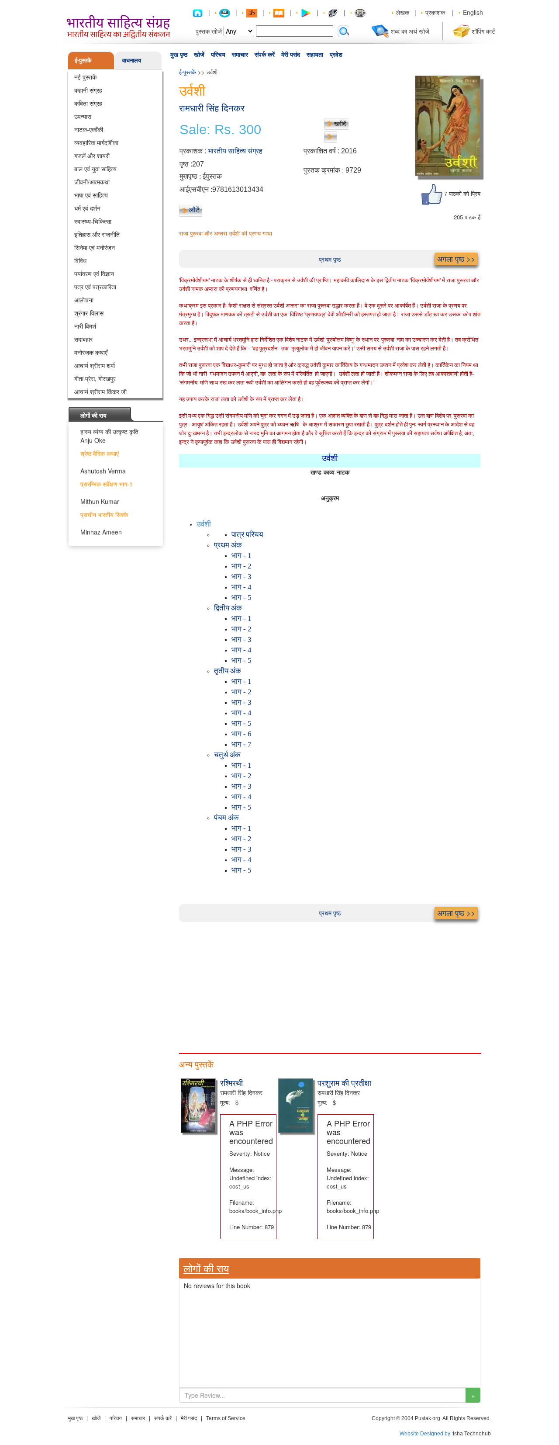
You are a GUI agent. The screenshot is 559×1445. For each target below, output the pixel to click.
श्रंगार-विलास (89, 312)
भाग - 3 (241, 576)
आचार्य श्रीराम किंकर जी (100, 391)
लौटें (194, 210)
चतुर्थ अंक (227, 755)
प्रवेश (336, 54)
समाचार (240, 54)
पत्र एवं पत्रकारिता (95, 286)
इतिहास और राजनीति (97, 234)
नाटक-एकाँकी (88, 129)
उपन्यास (82, 116)
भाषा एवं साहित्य (91, 195)
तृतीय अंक (227, 671)
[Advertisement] (329, 983)
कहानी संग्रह (88, 90)
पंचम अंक (226, 818)
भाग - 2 (241, 566)
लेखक (402, 12)
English (473, 12)
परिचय (218, 54)
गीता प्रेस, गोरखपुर (95, 378)
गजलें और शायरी (92, 155)
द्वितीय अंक (228, 608)
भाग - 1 (241, 555)
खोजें (199, 54)
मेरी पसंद (290, 54)
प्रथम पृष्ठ (330, 259)
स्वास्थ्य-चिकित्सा (92, 221)
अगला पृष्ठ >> (456, 258)
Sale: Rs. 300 (220, 129)
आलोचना (83, 299)
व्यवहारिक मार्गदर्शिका (96, 142)
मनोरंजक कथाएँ (90, 352)
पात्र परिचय (247, 534)
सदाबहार (83, 339)
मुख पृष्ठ (178, 54)
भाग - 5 (241, 597)
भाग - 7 (241, 744)
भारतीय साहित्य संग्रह (235, 151)
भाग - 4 (241, 587)
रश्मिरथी (231, 1082)
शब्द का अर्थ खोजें (410, 31)
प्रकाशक (435, 12)
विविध (80, 260)
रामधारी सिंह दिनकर (212, 108)
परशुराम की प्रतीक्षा (344, 1082)
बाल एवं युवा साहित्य (95, 168)
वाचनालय (131, 60)
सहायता (315, 54)
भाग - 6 (241, 734)
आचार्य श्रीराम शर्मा (94, 365)
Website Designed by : (426, 1434)
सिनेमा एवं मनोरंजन (94, 247)
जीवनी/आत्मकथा (92, 181)
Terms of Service (225, 1418)
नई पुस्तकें (85, 77)
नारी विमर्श (85, 326)
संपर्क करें (265, 54)
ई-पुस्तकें (83, 60)
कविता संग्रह (88, 103)
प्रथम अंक (228, 545)
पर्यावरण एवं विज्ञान (94, 273)
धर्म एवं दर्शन (87, 208)
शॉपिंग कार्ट (483, 31)
